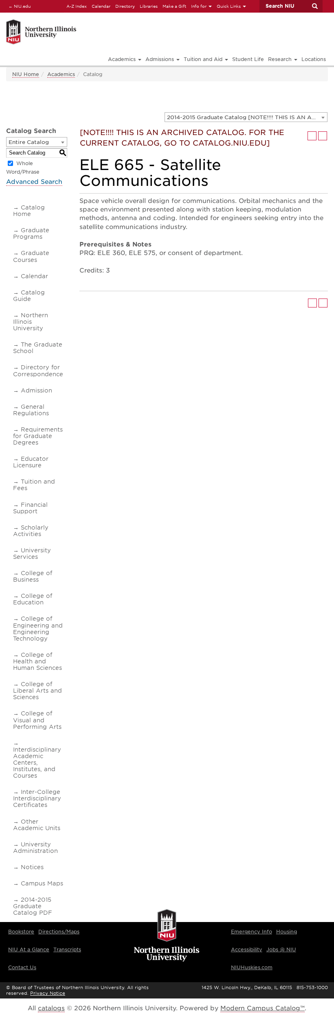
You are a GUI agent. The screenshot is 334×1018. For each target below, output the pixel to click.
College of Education (32, 599)
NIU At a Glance (28, 949)
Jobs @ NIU (281, 949)
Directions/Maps (58, 932)
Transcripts (67, 949)
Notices (32, 867)
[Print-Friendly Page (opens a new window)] (312, 135)
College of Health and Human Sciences (37, 661)
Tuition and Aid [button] (204, 59)
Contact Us (22, 967)
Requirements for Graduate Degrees (38, 436)
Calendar (101, 6)
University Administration (35, 847)
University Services (32, 553)
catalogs (51, 1008)
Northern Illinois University (30, 321)
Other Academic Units (36, 824)
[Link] (90, 20)
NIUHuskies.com (251, 967)
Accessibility (246, 949)
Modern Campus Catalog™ (262, 1008)
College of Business (32, 576)
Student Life (248, 59)
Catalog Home (29, 210)
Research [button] (280, 59)
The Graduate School (37, 347)
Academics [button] (122, 59)
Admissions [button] (160, 59)
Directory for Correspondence (38, 370)
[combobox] (246, 117)
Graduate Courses (31, 256)
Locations (313, 59)
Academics (61, 74)
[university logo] (167, 936)
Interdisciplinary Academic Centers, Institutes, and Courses (37, 762)
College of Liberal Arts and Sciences (37, 690)
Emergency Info (251, 932)
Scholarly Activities (30, 530)
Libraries (149, 6)
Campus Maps (42, 883)
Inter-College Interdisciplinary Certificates (37, 798)
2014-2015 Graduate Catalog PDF (32, 906)
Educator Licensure (30, 462)
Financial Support (30, 507)
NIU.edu (18, 6)
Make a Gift (174, 6)
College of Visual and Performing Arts (37, 720)
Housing (286, 932)
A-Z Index (76, 6)
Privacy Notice (47, 993)
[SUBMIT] (314, 6)
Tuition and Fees (34, 484)
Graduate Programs (31, 233)
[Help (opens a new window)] (322, 135)
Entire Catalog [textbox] (29, 142)
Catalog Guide (29, 295)
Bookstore (21, 932)
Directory (125, 6)
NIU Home (25, 74)
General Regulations (31, 409)
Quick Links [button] (229, 6)
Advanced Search (34, 181)
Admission (36, 390)
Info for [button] (199, 6)
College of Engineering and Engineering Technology (38, 628)
